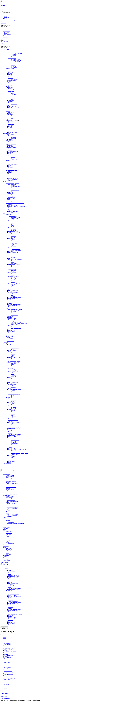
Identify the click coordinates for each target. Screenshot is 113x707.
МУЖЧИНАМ (6, 133)
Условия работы (6, 31)
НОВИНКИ (6, 342)
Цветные (13, 118)
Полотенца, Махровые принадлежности (15, 203)
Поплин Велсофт (15, 187)
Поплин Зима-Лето (15, 186)
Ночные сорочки (12, 58)
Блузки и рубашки (10, 68)
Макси (12, 95)
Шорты (10, 74)
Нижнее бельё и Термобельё (12, 151)
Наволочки (10, 192)
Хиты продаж (6, 544)
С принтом (13, 117)
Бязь (12, 188)
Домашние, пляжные (13, 106)
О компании (6, 17)
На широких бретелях (16, 60)
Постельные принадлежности (12, 183)
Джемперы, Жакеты (10, 147)
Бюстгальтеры (14, 104)
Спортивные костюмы (11, 109)
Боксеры (13, 157)
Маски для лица (11, 331)
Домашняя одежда (10, 50)
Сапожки (10, 126)
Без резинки (13, 194)
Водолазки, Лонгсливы (11, 75)
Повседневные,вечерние (13, 107)
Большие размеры (7, 463)
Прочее (7, 329)
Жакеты (10, 82)
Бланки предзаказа (7, 34)
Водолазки (10, 76)
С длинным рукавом (15, 62)
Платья (7, 105)
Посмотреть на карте (5, 698)
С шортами (13, 55)
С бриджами (14, 54)
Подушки (8, 199)
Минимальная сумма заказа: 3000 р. (8, 20)
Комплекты (10, 135)
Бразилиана (13, 94)
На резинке (13, 196)
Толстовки (8, 111)
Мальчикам (8, 175)
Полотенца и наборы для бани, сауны (16, 206)
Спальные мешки (10, 212)
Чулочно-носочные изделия (12, 120)
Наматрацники (11, 198)
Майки (9, 113)
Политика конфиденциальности (8, 702)
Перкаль (13, 191)
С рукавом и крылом (15, 61)
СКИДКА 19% (6, 527)
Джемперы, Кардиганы (11, 80)
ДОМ (4, 181)
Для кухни (10, 204)
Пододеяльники (11, 197)
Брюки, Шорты (9, 140)
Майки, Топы (11, 91)
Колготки (10, 121)
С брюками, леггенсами (16, 53)
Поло (9, 166)
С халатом (13, 56)
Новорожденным (9, 180)
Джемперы (10, 81)
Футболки (10, 114)
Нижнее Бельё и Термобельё (12, 89)
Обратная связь (4, 696)
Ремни (7, 339)
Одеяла (7, 200)
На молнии (13, 66)
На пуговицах (14, 67)
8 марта (4, 529)
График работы (6, 35)
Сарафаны (8, 108)
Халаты (10, 63)
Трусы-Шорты (14, 159)
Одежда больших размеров (12, 79)
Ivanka (4, 213)
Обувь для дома (9, 125)
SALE (4, 343)
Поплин (13, 185)
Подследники (11, 124)
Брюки (7, 69)
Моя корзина (3, 23)
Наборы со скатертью (13, 211)
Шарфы (10, 131)
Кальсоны (10, 152)
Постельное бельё (12, 184)
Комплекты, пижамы (13, 52)
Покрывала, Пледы (10, 201)
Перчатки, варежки (12, 132)
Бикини (12, 93)
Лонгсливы (10, 78)
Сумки (9, 332)
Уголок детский (11, 207)
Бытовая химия (11, 330)
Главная (5, 16)
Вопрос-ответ (6, 32)
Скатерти (8, 209)
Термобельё (11, 100)
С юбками (10, 87)
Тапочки (10, 127)
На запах (13, 65)
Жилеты (10, 85)
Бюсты (9, 102)
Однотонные (14, 115)
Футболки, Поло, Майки (11, 164)
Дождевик (10, 338)
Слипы (12, 96)
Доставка (5, 33)
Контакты (5, 18)
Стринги (13, 98)
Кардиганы (10, 84)
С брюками (10, 88)
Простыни (10, 193)
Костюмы (8, 86)
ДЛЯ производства (10, 341)
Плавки (12, 158)
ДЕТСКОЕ (5, 173)
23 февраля (5, 528)
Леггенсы (10, 72)
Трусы (9, 92)
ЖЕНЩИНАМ (6, 49)
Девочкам (8, 174)
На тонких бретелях (15, 59)
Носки (9, 122)
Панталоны (10, 101)
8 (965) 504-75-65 (14, 13)
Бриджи (10, 73)
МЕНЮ (2, 40)
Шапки (10, 129)
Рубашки (8, 160)
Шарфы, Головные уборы (11, 128)
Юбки (7, 119)
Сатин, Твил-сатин (15, 190)
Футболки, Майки (10, 112)
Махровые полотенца (13, 205)
